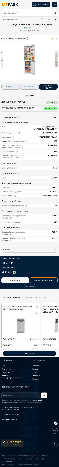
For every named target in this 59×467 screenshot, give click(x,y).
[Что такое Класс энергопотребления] (26, 206)
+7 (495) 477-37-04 (9, 415)
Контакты (5, 372)
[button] (29, 13)
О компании (6, 369)
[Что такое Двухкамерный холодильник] (19, 133)
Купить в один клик (44, 280)
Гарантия (36, 379)
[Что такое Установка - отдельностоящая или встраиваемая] (13, 137)
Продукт (10, 87)
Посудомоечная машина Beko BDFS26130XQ (18, 307)
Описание (29, 87)
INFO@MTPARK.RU (9, 420)
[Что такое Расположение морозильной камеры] (10, 218)
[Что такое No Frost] (22, 147)
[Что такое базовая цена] (14, 272)
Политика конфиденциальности (10, 377)
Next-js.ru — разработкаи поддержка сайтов (20, 464)
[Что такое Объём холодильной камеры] (10, 240)
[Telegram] (56, 423)
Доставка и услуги (48, 87)
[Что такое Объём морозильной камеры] (10, 234)
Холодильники (10, 19)
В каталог (29, 353)
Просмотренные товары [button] (36, 298)
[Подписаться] (44, 395)
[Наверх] (55, 444)
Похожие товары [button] (11, 298)
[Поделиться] (55, 19)
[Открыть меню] (54, 4)
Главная (35, 365)
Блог (3, 365)
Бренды (35, 372)
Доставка (36, 376)
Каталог (35, 369)
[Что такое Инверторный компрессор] (26, 141)
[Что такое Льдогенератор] (17, 152)
